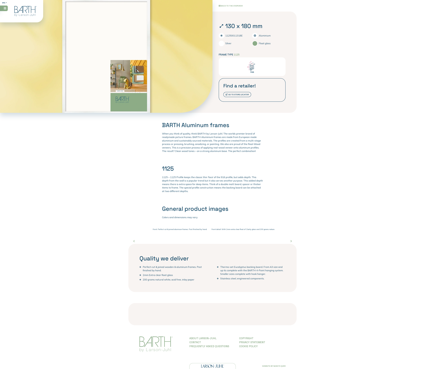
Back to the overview (231, 6)
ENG (3, 3)
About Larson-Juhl (202, 338)
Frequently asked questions (209, 346)
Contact (195, 342)
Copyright (246, 338)
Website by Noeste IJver (274, 366)
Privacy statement (252, 342)
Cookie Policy (248, 346)
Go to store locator (238, 94)
